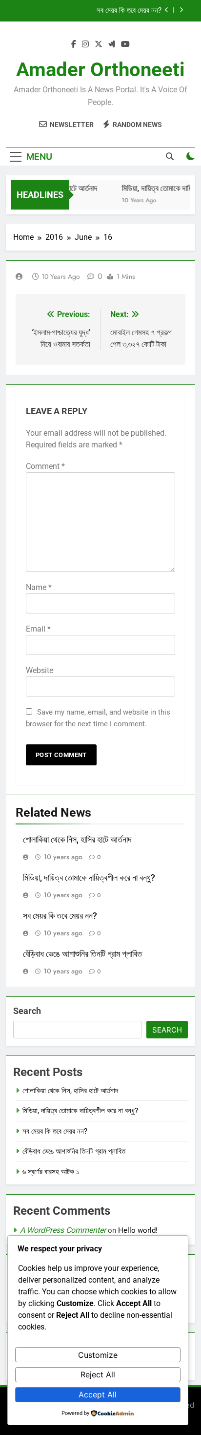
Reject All (97, 1374)
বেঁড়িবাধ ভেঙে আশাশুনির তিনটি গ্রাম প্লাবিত (82, 954)
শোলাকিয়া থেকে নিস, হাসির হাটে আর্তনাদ (77, 839)
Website (39, 670)
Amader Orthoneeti (100, 69)
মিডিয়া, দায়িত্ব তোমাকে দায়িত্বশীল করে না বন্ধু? (89, 878)
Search (27, 1011)
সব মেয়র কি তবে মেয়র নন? (129, 11)
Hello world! (138, 1230)
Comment (45, 466)
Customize (98, 1355)
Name (39, 587)
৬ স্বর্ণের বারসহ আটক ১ (51, 1171)
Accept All (98, 1394)
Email (38, 628)
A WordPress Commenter (63, 1230)
